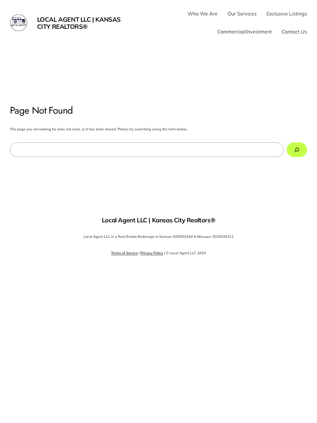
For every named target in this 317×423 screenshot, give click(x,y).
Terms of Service (124, 253)
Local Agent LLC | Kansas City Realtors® (79, 22)
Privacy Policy (152, 253)
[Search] (297, 149)
